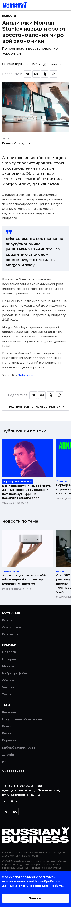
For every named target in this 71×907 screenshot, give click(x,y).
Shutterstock (25, 375)
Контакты (10, 634)
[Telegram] (5, 811)
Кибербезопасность (18, 747)
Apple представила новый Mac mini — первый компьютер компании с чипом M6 (26, 579)
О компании (11, 627)
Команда (9, 620)
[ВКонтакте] (15, 811)
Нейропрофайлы (15, 673)
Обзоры (8, 680)
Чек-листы (10, 687)
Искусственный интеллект (23, 719)
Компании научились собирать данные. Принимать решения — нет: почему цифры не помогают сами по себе (27, 492)
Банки (7, 726)
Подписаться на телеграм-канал (34, 406)
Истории (9, 659)
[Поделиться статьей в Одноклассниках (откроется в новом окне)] (44, 74)
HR (4, 761)
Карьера (9, 740)
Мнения (8, 666)
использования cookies (21, 881)
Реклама (9, 712)
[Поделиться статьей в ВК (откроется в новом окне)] (36, 74)
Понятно (35, 898)
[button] (66, 5)
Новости (9, 16)
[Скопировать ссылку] (53, 74)
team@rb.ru (11, 801)
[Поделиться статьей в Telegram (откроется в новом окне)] (27, 74)
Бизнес (7, 733)
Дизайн (8, 754)
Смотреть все (13, 770)
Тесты (7, 694)
